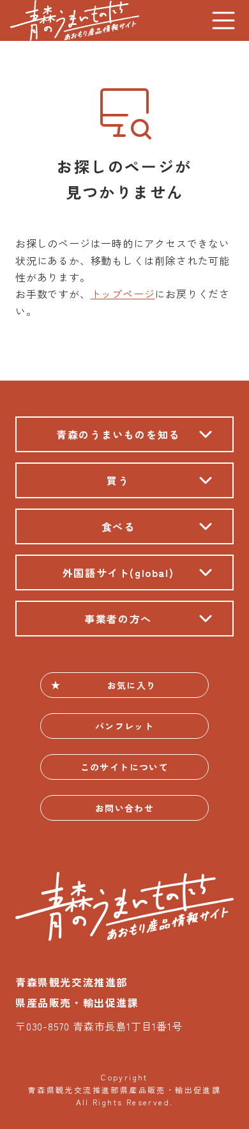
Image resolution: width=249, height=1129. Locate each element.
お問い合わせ (124, 807)
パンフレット (124, 726)
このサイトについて (124, 767)
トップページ (123, 293)
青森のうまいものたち (74, 20)
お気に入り (131, 685)
